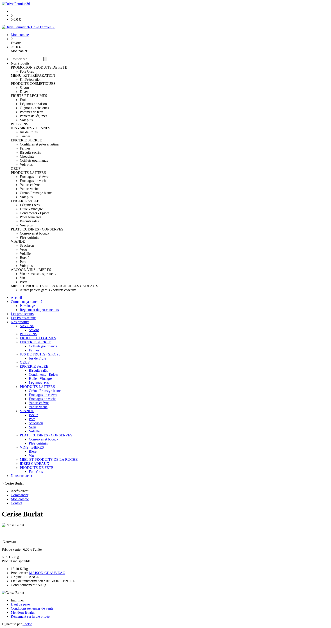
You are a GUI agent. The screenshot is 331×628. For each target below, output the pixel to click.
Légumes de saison (33, 104)
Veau (23, 249)
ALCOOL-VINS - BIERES (31, 270)
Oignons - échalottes (34, 108)
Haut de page (20, 604)
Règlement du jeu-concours (39, 310)
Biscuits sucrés (30, 152)
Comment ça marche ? (27, 302)
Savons (25, 87)
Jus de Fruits (29, 132)
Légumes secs (30, 205)
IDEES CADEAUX (83, 286)
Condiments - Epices (34, 213)
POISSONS (19, 124)
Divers (24, 92)
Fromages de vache (33, 181)
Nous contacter (21, 476)
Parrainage (27, 306)
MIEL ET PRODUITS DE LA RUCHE (40, 286)
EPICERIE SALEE (25, 201)
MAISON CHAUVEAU (47, 573)
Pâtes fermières (30, 217)
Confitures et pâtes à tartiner (39, 144)
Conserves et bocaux (34, 233)
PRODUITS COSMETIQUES (33, 83)
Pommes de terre (31, 112)
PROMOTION (22, 67)
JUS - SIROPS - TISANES (30, 128)
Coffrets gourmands (34, 160)
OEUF (15, 168)
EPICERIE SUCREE (26, 140)
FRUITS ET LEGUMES (29, 96)
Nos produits (20, 322)
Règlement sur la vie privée (30, 616)
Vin (22, 278)
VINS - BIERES (32, 447)
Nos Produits (20, 63)
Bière (23, 282)
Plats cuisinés (29, 237)
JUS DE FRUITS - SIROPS (40, 354)
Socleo (27, 624)
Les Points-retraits (23, 318)
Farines (25, 148)
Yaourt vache (29, 189)
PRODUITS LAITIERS (28, 172)
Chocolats (27, 156)
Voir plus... (27, 120)
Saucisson (27, 245)
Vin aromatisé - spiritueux (38, 274)
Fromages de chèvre (34, 177)
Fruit (23, 100)
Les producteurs (22, 314)
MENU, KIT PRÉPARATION (33, 75)
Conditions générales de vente (32, 608)
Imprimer (17, 600)
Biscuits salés (29, 221)
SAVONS (27, 326)
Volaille (25, 253)
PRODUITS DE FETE (50, 67)
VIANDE (18, 241)
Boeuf (24, 257)
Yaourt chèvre (30, 185)
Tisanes (25, 136)
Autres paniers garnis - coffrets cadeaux (48, 290)
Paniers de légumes (33, 116)
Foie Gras (27, 71)
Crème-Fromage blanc (36, 193)
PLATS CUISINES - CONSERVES (37, 229)
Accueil (16, 297)
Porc (23, 262)
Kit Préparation (30, 79)
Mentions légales (23, 612)
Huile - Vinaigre (31, 209)
